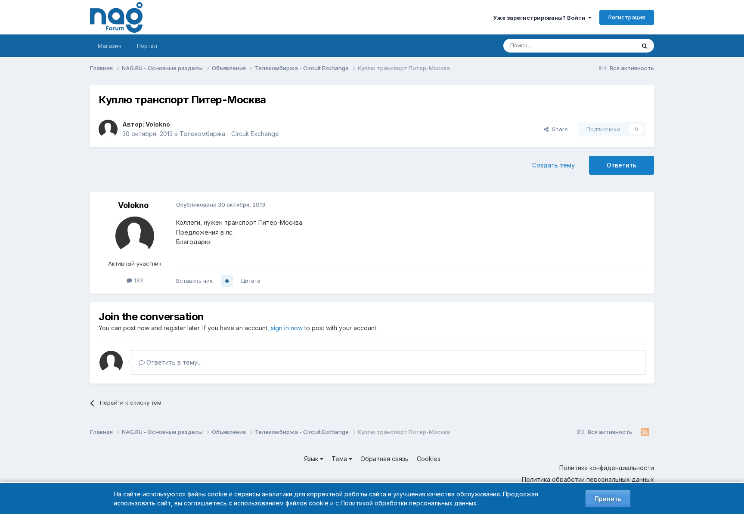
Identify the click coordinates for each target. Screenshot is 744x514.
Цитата (250, 280)
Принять (608, 498)
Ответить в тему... (173, 362)
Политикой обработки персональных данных (409, 503)
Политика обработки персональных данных (588, 479)
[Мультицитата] (227, 281)
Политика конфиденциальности (606, 467)
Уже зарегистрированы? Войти (540, 17)
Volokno (158, 124)
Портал (147, 45)
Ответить (621, 165)
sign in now (287, 327)
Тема (340, 458)
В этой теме (608, 45)
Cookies (428, 458)
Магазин (109, 45)
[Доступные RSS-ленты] (645, 432)
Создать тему (553, 165)
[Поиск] (644, 46)
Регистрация (626, 17)
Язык (312, 458)
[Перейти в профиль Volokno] (108, 129)
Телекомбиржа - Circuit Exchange (229, 133)
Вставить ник (194, 280)
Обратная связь (384, 458)
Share (558, 129)
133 (137, 280)
